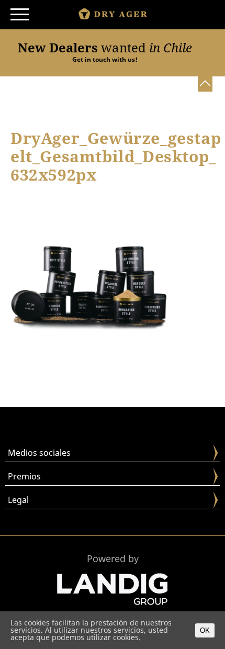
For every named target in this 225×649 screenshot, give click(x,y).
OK (205, 630)
